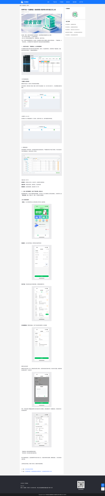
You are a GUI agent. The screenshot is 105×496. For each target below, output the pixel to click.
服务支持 (68, 2)
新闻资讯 (24, 5)
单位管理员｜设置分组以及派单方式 (72, 29)
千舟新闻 (61, 2)
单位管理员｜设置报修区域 (70, 24)
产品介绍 (55, 2)
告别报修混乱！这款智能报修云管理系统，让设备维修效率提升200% (38, 471)
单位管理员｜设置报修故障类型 (71, 27)
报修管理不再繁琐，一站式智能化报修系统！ (74, 32)
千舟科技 (26, 483)
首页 (48, 2)
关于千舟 (81, 2)
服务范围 (74, 2)
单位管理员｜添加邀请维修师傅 (71, 35)
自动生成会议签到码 (29, 469)
